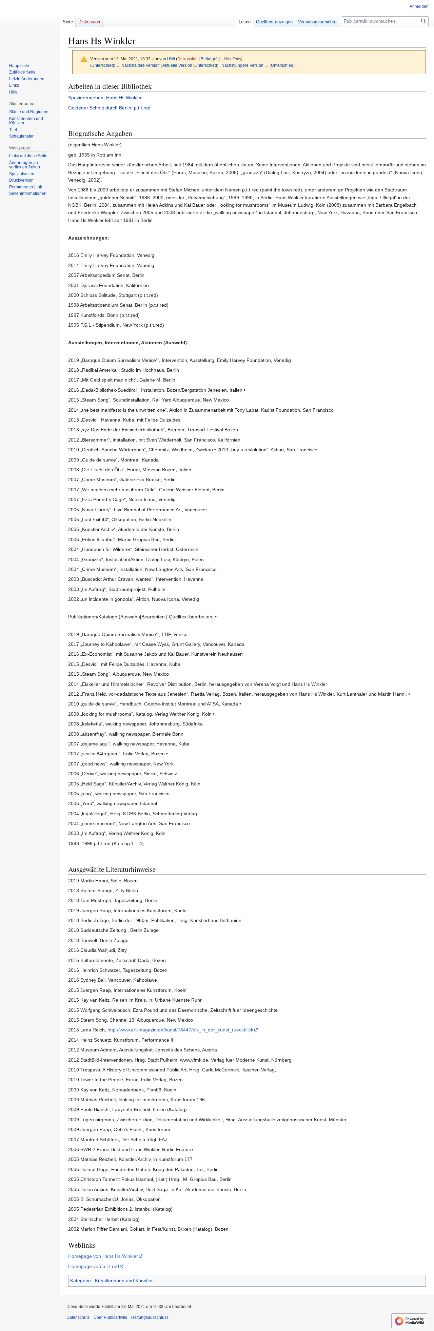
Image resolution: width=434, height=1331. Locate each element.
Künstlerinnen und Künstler (124, 1280)
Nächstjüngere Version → (245, 65)
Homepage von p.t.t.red (93, 1266)
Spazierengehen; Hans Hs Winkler (105, 97)
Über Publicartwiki (110, 1317)
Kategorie (80, 1280)
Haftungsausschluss (150, 1317)
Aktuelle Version (177, 65)
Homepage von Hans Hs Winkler (103, 1256)
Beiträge (208, 59)
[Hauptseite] (30, 27)
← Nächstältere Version (138, 65)
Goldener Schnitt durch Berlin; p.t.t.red (109, 107)
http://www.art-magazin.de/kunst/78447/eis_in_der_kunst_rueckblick (180, 1029)
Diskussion (187, 59)
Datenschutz (78, 1317)
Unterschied (103, 65)
